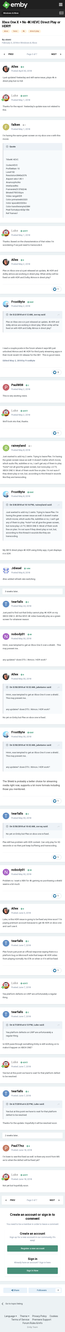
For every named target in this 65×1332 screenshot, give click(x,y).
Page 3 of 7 (32, 54)
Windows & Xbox (28, 43)
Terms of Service (20, 1319)
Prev (11, 54)
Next (54, 54)
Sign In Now (32, 1270)
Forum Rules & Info (32, 1323)
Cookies (54, 1316)
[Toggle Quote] (7, 146)
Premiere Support (41, 1319)
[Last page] (60, 54)
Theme (24, 1316)
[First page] (4, 54)
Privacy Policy (39, 1316)
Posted (21, 71)
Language (10, 1316)
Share (16, 1290)
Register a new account (32, 1248)
